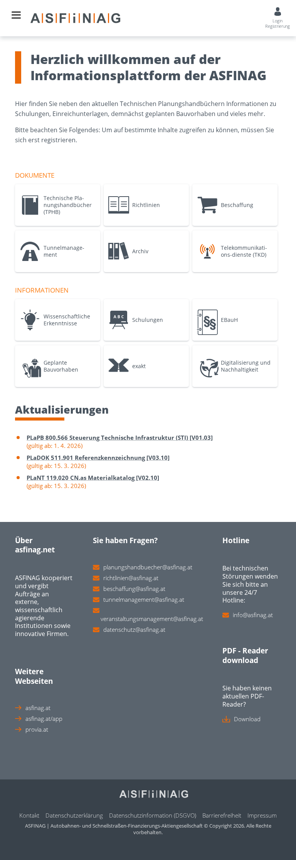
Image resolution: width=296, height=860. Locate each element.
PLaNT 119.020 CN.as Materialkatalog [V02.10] (93, 477)
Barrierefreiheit (221, 815)
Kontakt (29, 815)
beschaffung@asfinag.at (134, 588)
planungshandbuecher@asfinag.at (147, 567)
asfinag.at (37, 708)
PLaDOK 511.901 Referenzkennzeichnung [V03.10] (98, 457)
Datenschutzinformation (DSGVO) (152, 815)
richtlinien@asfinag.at (130, 578)
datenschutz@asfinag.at (134, 629)
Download (247, 719)
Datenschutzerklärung (74, 815)
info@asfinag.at (253, 615)
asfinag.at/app (43, 718)
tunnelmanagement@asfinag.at (143, 599)
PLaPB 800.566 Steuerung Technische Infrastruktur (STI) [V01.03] (120, 437)
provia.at (36, 729)
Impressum (262, 815)
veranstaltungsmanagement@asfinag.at (152, 619)
